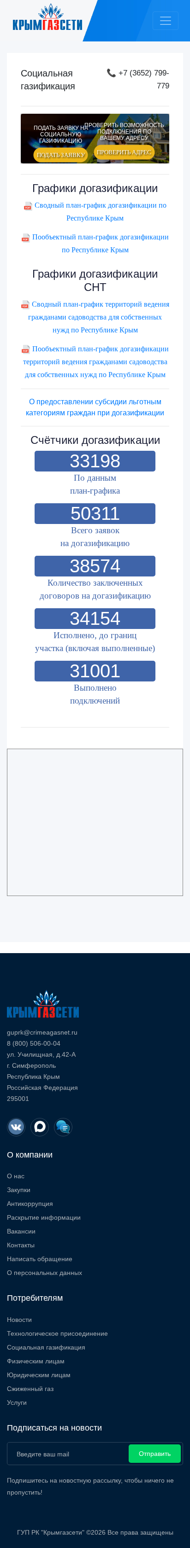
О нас (15, 1176)
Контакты (21, 1245)
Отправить (155, 1453)
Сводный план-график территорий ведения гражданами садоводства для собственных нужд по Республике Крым (98, 317)
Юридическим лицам (39, 1375)
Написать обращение (39, 1259)
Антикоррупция (30, 1203)
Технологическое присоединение (57, 1333)
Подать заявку (61, 154)
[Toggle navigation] (165, 21)
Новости (19, 1319)
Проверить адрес (124, 152)
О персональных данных (44, 1272)
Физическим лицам (36, 1361)
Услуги (17, 1402)
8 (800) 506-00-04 (33, 1043)
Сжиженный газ (30, 1388)
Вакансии (21, 1231)
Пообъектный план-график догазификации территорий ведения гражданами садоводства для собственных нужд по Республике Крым (96, 361)
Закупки (18, 1189)
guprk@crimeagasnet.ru (42, 1032)
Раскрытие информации (44, 1217)
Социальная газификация (46, 1347)
